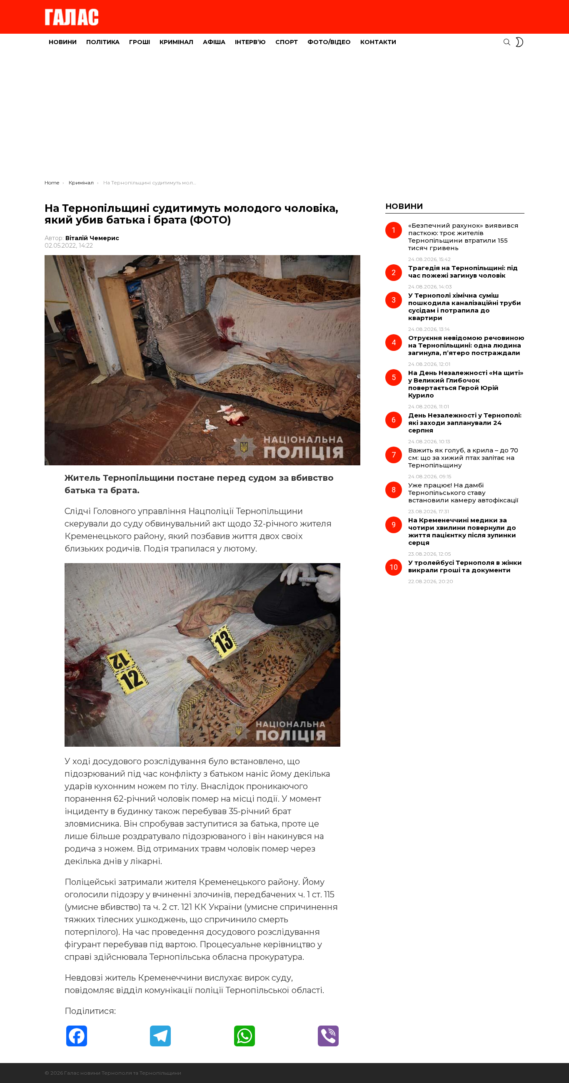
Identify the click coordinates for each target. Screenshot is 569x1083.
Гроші (139, 42)
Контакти (378, 42)
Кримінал (176, 42)
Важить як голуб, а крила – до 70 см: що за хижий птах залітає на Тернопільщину (463, 457)
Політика (103, 42)
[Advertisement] (284, 117)
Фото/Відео (329, 42)
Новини (63, 42)
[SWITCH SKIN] (519, 42)
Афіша (214, 42)
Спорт (286, 42)
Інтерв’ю (250, 42)
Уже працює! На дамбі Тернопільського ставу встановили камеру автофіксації (463, 492)
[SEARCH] (507, 42)
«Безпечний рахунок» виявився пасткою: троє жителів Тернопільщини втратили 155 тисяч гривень (463, 236)
